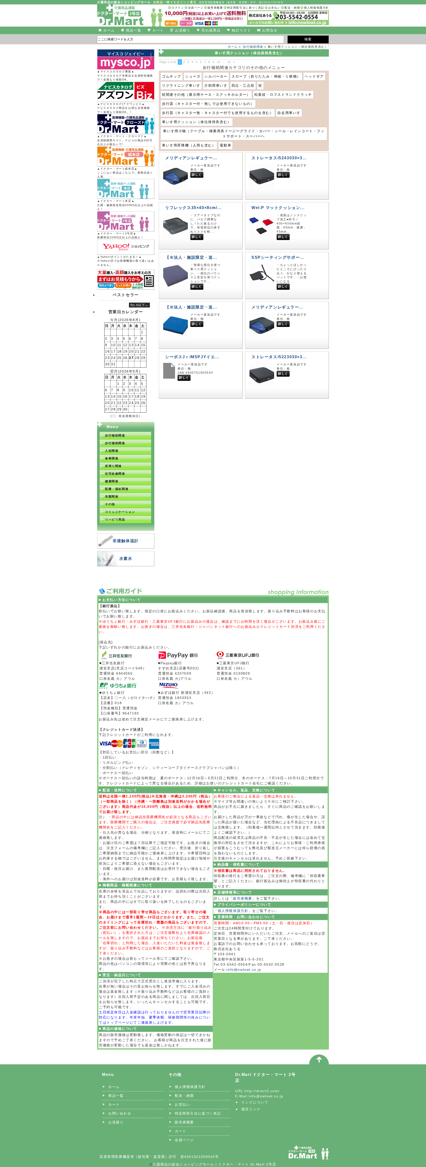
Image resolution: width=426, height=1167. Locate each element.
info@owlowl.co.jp (244, 970)
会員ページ (196, 7)
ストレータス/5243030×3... (278, 158)
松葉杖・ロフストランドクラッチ (283, 95)
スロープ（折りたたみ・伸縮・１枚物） (266, 76)
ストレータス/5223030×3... (278, 357)
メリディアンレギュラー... (191, 158)
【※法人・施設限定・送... (191, 257)
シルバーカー (216, 76)
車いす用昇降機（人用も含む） (189, 145)
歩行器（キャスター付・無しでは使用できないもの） (208, 104)
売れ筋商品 (211, 30)
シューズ (192, 76)
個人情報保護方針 (316, 7)
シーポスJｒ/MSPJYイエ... (192, 357)
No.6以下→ (139, 305)
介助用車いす (216, 85)
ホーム (109, 30)
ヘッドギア (314, 76)
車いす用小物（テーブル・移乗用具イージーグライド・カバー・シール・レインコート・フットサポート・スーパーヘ (243, 133)
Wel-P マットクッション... (277, 208)
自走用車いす (289, 113)
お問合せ (269, 30)
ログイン (178, 7)
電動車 (225, 145)
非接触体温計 (126, 541)
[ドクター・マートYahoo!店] (125, 247)
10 (218, 62)
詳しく (197, 175)
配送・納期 (292, 7)
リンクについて (254, 1102)
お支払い (274, 7)
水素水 (125, 558)
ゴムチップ (171, 76)
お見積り (182, 30)
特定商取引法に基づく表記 (245, 7)
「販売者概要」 (242, 898)
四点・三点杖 (243, 85)
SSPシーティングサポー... (277, 257)
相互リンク (251, 1109)
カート (158, 30)
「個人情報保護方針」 (233, 911)
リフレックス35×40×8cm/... (193, 208)
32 (229, 62)
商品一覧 (133, 30)
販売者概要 (215, 7)
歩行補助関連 (253, 47)
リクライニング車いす (181, 85)
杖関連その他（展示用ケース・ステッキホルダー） (206, 95)
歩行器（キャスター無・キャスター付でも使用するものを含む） (217, 113)
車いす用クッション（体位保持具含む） (196, 122)
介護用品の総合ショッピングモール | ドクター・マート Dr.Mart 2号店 (214, 1164)
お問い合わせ (119, 1113)
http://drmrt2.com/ (262, 1091)
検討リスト (241, 30)
